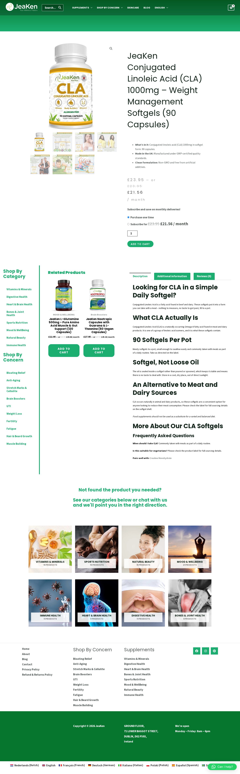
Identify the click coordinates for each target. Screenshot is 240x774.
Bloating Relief (16, 373)
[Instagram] (205, 651)
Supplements (80, 7)
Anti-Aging (13, 380)
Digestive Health (17, 297)
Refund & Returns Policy (37, 674)
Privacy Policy (31, 669)
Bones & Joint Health (15, 313)
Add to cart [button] (64, 350)
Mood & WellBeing (18, 330)
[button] (111, 48)
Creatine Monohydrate (161, 458)
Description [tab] (140, 276)
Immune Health (16, 345)
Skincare (133, 7)
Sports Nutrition (17, 322)
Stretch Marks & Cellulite (17, 389)
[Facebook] (196, 651)
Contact (27, 664)
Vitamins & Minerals (19, 289)
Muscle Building (16, 444)
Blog (147, 7)
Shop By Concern (108, 7)
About (26, 654)
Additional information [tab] (172, 276)
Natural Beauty (16, 337)
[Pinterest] (214, 651)
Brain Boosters (16, 398)
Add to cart (140, 244)
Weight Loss (14, 413)
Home (25, 649)
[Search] (60, 7)
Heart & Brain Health (19, 304)
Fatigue (11, 428)
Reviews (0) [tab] (204, 276)
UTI (9, 406)
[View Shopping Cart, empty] (231, 7)
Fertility (12, 421)
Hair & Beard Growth (19, 436)
